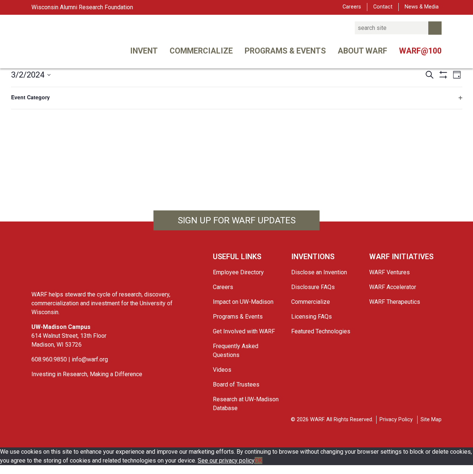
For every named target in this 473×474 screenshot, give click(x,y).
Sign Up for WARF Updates (237, 220)
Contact (382, 7)
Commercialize (201, 50)
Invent (144, 50)
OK (258, 460)
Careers (352, 7)
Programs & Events (285, 50)
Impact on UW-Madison (243, 301)
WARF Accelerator (392, 287)
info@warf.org (90, 359)
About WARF (362, 50)
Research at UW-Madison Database (246, 404)
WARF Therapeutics (394, 301)
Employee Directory (238, 272)
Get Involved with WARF (244, 331)
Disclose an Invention (319, 272)
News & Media (422, 7)
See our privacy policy (226, 460)
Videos (222, 369)
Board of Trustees (236, 384)
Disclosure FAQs (313, 287)
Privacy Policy (396, 419)
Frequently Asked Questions (235, 350)
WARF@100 (420, 50)
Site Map (431, 419)
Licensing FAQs (311, 316)
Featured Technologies (320, 331)
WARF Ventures (389, 272)
